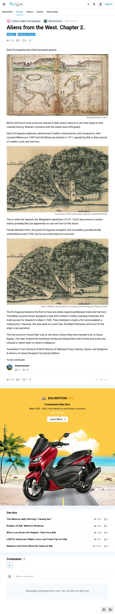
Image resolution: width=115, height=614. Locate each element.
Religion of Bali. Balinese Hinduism (25, 525)
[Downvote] (105, 379)
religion (11, 34)
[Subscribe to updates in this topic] (10, 565)
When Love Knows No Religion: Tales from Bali (31, 532)
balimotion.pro (57, 412)
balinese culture (26, 34)
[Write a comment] (104, 610)
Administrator (22, 365)
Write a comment (24, 576)
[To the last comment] (111, 610)
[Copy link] (30, 40)
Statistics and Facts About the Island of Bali (30, 546)
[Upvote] (96, 379)
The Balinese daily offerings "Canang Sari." (29, 519)
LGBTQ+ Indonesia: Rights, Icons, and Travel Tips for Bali (37, 539)
